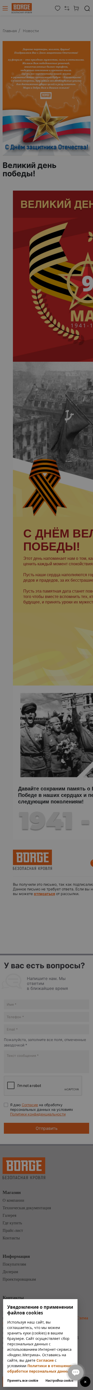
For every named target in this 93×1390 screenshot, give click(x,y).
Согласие (45, 1360)
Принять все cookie (22, 1381)
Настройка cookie (59, 1381)
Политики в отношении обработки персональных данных (40, 1368)
